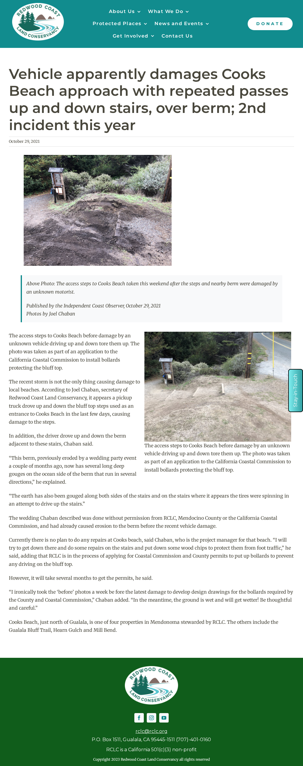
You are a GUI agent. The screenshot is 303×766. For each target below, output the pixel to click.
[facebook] (139, 718)
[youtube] (164, 718)
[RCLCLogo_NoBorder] (38, 5)
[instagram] (151, 718)
